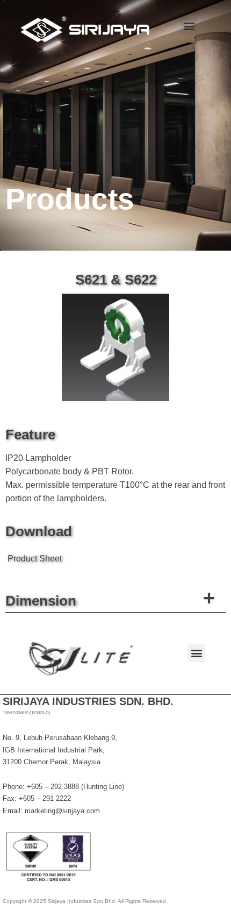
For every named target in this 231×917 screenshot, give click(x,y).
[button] (189, 25)
